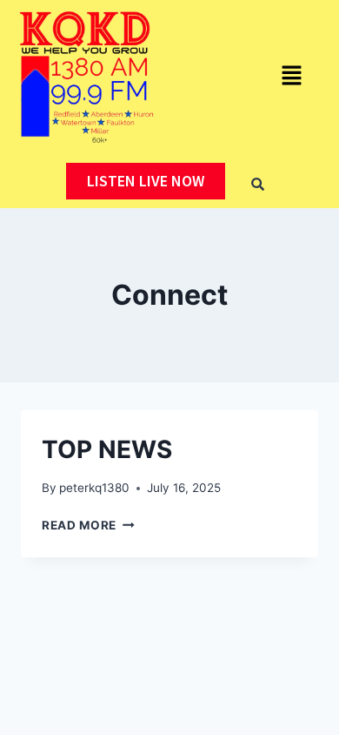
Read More (88, 525)
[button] (291, 77)
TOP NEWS (107, 449)
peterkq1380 (94, 488)
